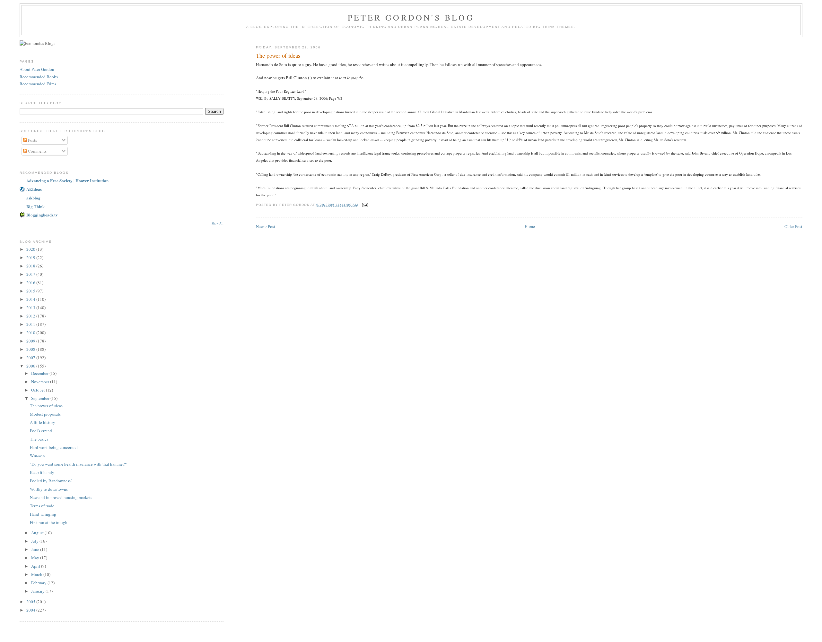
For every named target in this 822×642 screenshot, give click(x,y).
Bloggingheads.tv (42, 215)
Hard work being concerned (54, 447)
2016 (31, 282)
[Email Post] (365, 205)
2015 (31, 291)
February (39, 583)
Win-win (37, 456)
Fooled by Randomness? (51, 481)
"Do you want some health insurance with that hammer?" (78, 464)
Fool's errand (41, 431)
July (35, 541)
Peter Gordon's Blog (411, 17)
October (38, 390)
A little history (42, 422)
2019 (31, 257)
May (35, 558)
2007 (31, 357)
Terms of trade (42, 506)
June (35, 549)
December (40, 373)
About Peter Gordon (37, 69)
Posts (32, 140)
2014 (31, 299)
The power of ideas (46, 406)
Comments (37, 151)
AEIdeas (34, 189)
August (38, 533)
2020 (31, 249)
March (37, 574)
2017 (31, 274)
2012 (31, 316)
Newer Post (265, 226)
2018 (31, 266)
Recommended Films (38, 84)
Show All (217, 223)
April (36, 566)
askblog (33, 198)
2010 (31, 332)
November (40, 381)
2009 (31, 341)
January (38, 591)
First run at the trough (48, 522)
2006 (31, 366)
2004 (31, 610)
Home (530, 226)
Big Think (35, 206)
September (40, 398)
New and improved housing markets (61, 497)
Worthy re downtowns (49, 489)
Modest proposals (45, 414)
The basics (39, 439)
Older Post (793, 226)
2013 (31, 307)
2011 (31, 324)
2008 (31, 349)
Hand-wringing (43, 514)
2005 (31, 601)
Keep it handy (42, 472)
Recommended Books (39, 77)
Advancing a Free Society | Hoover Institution (67, 180)
